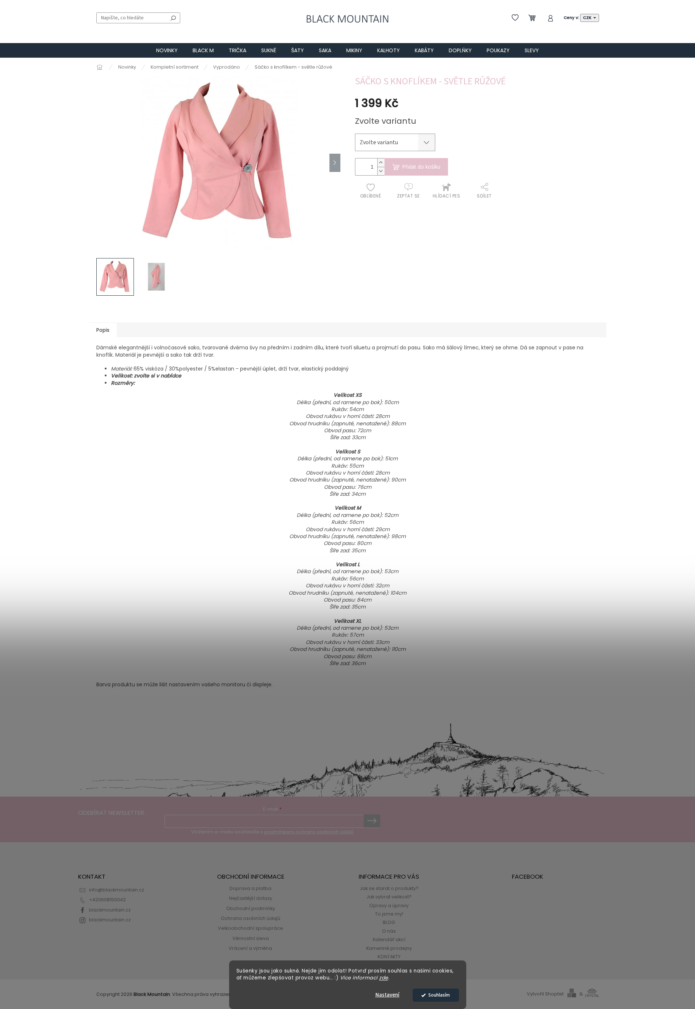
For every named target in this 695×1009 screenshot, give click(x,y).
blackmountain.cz (110, 910)
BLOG (389, 922)
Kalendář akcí (389, 939)
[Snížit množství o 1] (381, 171)
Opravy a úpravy (389, 905)
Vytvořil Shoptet (545, 994)
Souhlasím (439, 994)
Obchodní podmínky (250, 908)
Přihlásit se (372, 821)
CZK (587, 17)
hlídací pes (446, 196)
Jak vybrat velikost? (389, 897)
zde (383, 977)
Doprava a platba (250, 888)
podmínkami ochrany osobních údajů (309, 832)
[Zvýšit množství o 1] (381, 162)
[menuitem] (167, 50)
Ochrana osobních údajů (250, 918)
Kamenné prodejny (389, 948)
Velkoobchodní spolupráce (250, 928)
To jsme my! (389, 914)
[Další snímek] (334, 163)
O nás (389, 931)
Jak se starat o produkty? (389, 888)
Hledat (173, 18)
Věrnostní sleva (250, 938)
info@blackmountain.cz (116, 890)
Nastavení (387, 995)
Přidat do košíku (421, 166)
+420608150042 (107, 900)
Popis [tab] (102, 330)
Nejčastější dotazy (250, 898)
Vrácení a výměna (250, 948)
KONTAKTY (389, 957)
